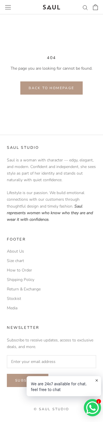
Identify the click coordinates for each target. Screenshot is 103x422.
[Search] (85, 7)
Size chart (15, 260)
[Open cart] (95, 7)
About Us (15, 251)
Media (12, 308)
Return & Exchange (24, 289)
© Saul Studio (51, 409)
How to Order (19, 270)
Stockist (14, 298)
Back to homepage (51, 88)
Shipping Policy (20, 279)
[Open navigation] (8, 7)
